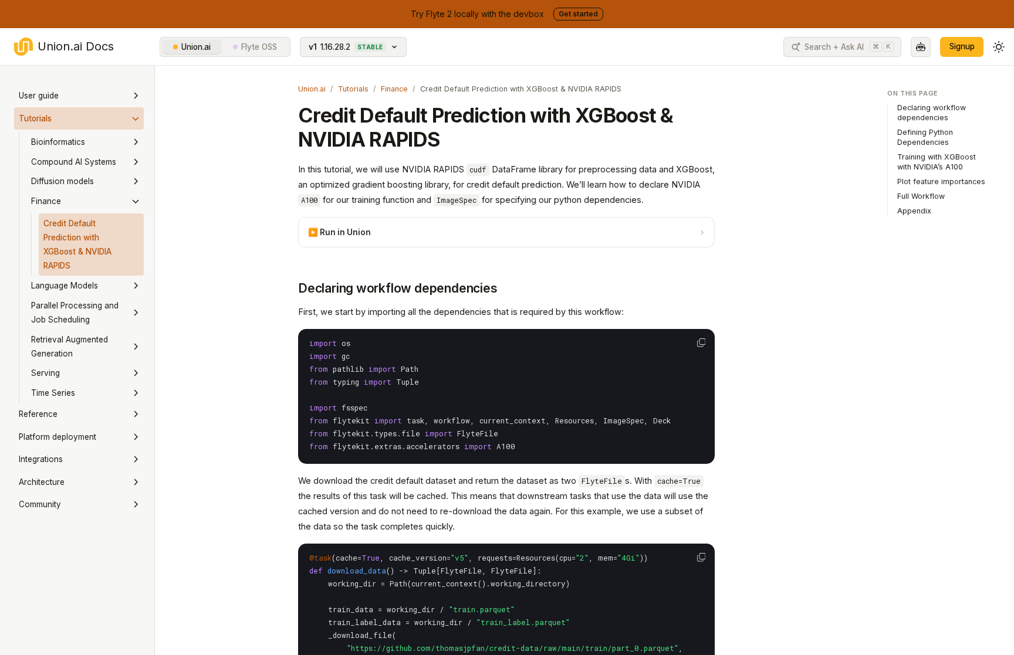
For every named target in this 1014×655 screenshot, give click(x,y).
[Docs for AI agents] (921, 47)
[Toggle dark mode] (998, 47)
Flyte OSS (259, 47)
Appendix (914, 210)
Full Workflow (921, 196)
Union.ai (196, 47)
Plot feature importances (941, 181)
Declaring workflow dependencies (398, 288)
